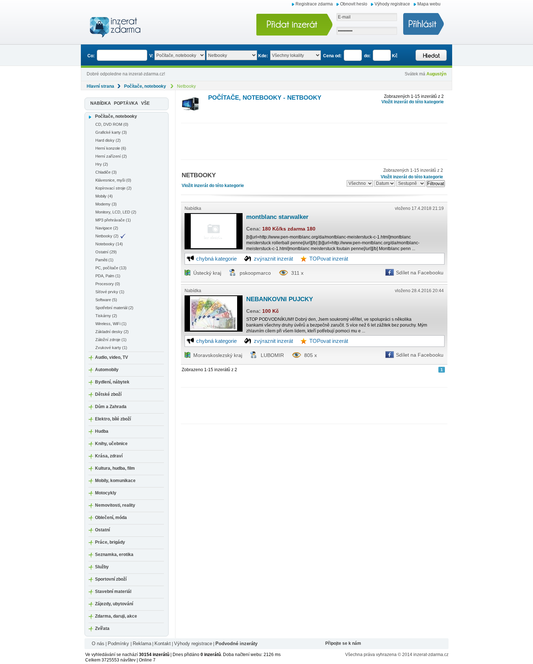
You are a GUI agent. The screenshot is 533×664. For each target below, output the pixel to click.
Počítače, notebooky (145, 86)
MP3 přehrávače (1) (113, 220)
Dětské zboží (108, 394)
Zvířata (102, 628)
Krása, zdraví (109, 455)
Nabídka (100, 103)
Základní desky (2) (112, 331)
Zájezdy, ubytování (114, 603)
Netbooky (186, 86)
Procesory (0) (107, 284)
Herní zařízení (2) (111, 156)
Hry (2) (101, 164)
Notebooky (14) (109, 244)
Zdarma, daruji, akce (116, 616)
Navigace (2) (106, 228)
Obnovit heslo (353, 4)
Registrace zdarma (314, 4)
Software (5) (106, 300)
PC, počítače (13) (111, 268)
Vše (145, 103)
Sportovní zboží (111, 579)
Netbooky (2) (107, 236)
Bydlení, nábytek (112, 382)
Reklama (142, 643)
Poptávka (126, 103)
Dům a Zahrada (111, 406)
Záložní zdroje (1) (111, 339)
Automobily (107, 369)
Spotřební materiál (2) (114, 308)
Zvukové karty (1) (111, 347)
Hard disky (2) (108, 140)
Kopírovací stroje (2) (113, 188)
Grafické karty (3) (111, 132)
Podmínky (119, 643)
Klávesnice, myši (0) (113, 180)
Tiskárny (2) (106, 316)
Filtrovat (435, 183)
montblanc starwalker (277, 216)
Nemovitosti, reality (115, 505)
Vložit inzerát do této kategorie (412, 101)
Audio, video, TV (111, 357)
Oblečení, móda (111, 517)
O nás (98, 643)
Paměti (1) (104, 260)
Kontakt (162, 643)
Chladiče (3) (106, 172)
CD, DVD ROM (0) (111, 124)
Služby (102, 566)
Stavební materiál (113, 591)
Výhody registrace (392, 4)
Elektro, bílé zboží (113, 419)
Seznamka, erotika (114, 554)
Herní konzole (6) (110, 148)
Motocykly (105, 492)
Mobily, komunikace (115, 480)
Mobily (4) (104, 196)
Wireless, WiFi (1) (111, 323)
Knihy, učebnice (111, 443)
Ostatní (102, 529)
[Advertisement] (313, 139)
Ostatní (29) (106, 252)
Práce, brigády (110, 542)
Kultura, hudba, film (115, 468)
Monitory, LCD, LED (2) (115, 212)
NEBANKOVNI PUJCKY (279, 299)
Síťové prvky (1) (109, 292)
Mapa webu (429, 4)
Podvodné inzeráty (236, 643)
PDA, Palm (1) (107, 276)
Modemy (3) (106, 204)
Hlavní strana (100, 86)
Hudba (101, 431)
